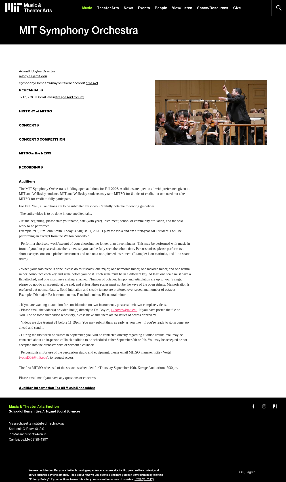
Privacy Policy (144, 479)
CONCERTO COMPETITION (42, 139)
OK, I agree (247, 472)
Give (237, 8)
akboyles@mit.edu (33, 76)
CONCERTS (29, 125)
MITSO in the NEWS (35, 153)
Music (87, 8)
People (161, 8)
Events (144, 8)
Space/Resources (212, 8)
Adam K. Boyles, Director (37, 71)
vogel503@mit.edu (33, 357)
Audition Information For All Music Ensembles (57, 388)
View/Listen (182, 8)
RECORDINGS (31, 167)
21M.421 (92, 83)
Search (279, 8)
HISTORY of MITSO (35, 111)
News (128, 8)
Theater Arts (108, 8)
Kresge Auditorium (69, 97)
